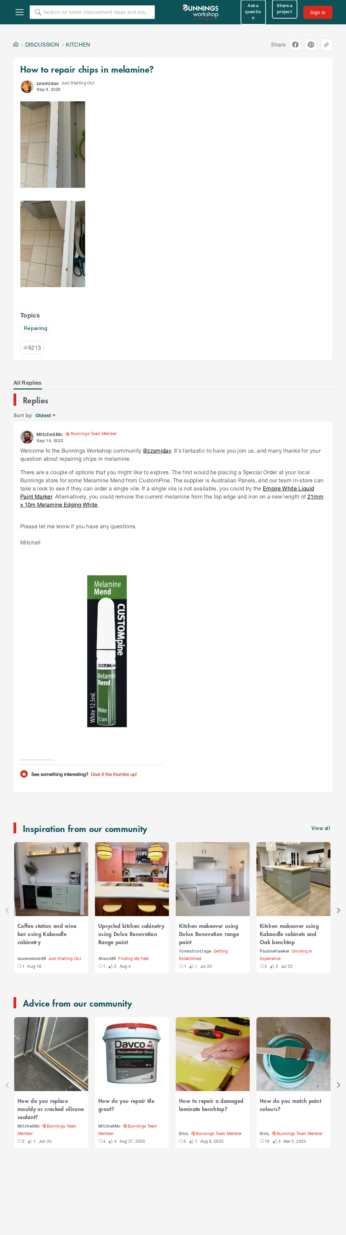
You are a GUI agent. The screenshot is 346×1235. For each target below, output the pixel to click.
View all (321, 829)
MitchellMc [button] (49, 434)
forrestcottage (195, 951)
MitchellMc (29, 1126)
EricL (184, 1134)
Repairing (35, 329)
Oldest (43, 415)
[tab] (27, 382)
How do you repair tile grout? (126, 1105)
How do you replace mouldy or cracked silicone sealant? (51, 1109)
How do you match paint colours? (290, 1105)
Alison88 (107, 959)
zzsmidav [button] (47, 83)
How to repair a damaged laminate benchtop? (211, 1105)
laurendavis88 (32, 959)
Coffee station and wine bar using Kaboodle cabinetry (47, 934)
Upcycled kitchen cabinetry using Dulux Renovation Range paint (131, 934)
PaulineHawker (274, 951)
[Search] (38, 12)
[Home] (16, 44)
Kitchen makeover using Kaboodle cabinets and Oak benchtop (289, 934)
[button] (27, 86)
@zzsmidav (157, 450)
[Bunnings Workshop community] (201, 12)
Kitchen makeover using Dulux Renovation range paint (209, 934)
